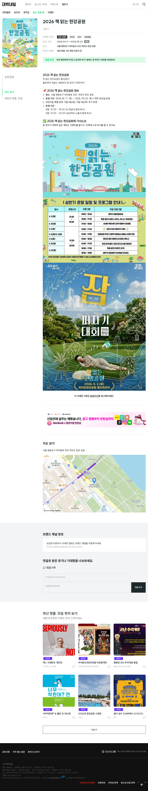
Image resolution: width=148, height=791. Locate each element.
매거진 (28, 4)
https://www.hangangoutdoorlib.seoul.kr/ (65, 546)
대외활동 (6, 12)
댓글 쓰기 (138, 587)
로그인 (136, 4)
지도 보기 (9, 92)
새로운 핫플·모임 (13, 98)
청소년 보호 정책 (128, 782)
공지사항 (6, 751)
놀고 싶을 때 (38, 12)
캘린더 (65, 4)
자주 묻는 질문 (19, 751)
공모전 (17, 12)
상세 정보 (9, 77)
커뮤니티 (54, 4)
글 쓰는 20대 (41, 4)
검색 (144, 4)
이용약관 (101, 782)
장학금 (26, 12)
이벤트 (51, 12)
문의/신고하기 (34, 751)
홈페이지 (94, 396)
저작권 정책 (113, 782)
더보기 (94, 729)
